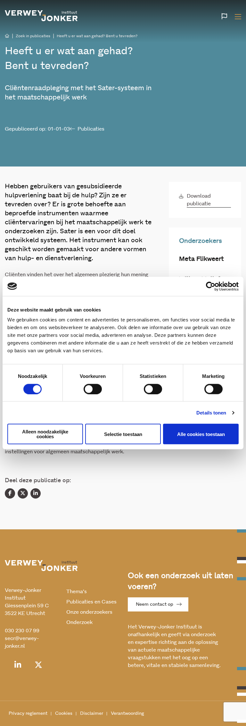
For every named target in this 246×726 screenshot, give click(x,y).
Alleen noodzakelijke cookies (45, 434)
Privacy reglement (28, 713)
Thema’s (76, 591)
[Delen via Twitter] (23, 493)
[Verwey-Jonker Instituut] (41, 15)
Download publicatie (199, 199)
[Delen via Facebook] (10, 493)
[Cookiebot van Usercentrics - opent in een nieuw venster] (211, 286)
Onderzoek (79, 622)
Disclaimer (91, 713)
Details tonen (211, 412)
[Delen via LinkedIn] (35, 493)
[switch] (93, 389)
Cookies (63, 713)
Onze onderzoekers (89, 612)
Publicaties (91, 129)
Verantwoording (127, 713)
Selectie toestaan (123, 434)
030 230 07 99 (22, 630)
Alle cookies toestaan (201, 434)
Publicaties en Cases (91, 601)
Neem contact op (154, 604)
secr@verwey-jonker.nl (22, 642)
